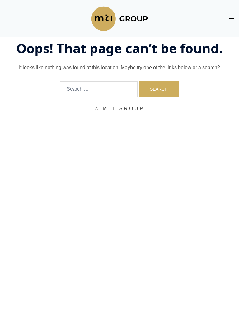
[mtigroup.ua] (119, 18)
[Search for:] (99, 89)
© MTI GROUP (120, 108)
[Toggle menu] (231, 18)
